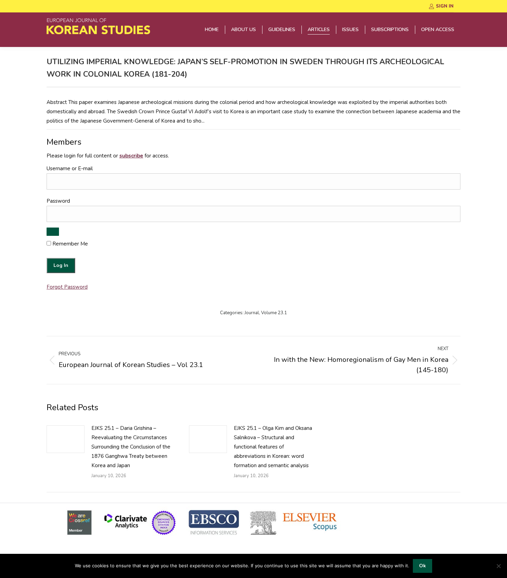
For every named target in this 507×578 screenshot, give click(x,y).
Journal (252, 313)
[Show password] (53, 232)
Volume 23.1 (274, 313)
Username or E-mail (70, 168)
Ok (422, 565)
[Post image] (65, 439)
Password (58, 201)
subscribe (131, 155)
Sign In (445, 6)
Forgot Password (67, 286)
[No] (498, 565)
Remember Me (69, 243)
